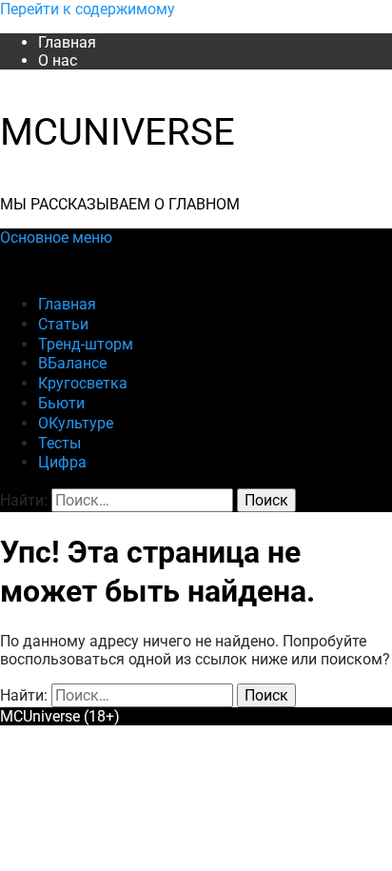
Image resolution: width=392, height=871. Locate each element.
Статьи (63, 324)
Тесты (59, 443)
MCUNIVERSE (117, 131)
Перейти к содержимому (87, 9)
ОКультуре (75, 423)
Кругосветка (82, 383)
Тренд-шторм (85, 344)
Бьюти (61, 403)
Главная (67, 42)
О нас (57, 60)
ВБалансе (72, 363)
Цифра (62, 462)
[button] (56, 237)
